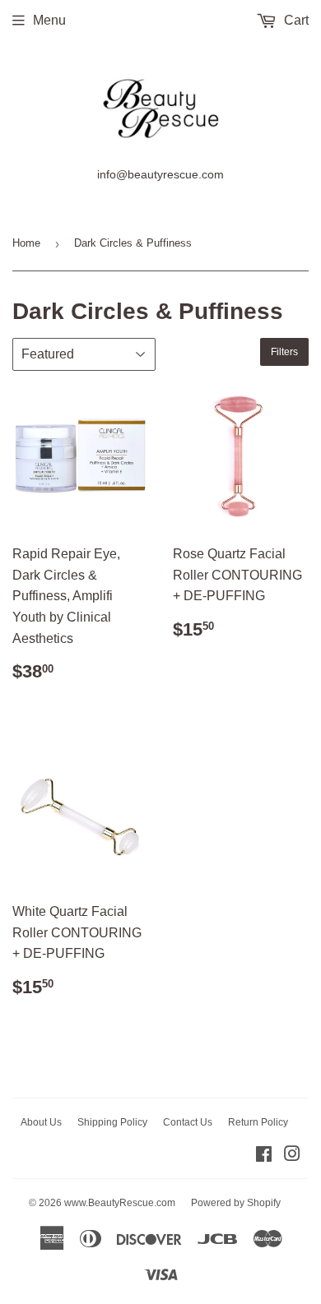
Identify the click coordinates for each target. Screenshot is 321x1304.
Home (26, 243)
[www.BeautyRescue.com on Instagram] (292, 1156)
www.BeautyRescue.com (119, 1203)
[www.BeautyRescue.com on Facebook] (263, 1156)
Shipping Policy (112, 1122)
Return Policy (258, 1122)
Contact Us (187, 1122)
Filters (284, 352)
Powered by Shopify (236, 1203)
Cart (295, 20)
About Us (41, 1122)
